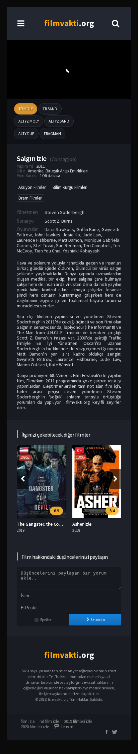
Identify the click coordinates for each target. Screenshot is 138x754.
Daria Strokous (59, 229)
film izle (27, 721)
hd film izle (49, 721)
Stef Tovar (43, 245)
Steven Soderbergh (64, 212)
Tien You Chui (47, 251)
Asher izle (81, 524)
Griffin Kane (87, 229)
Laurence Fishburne (36, 240)
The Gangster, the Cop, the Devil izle (53, 524)
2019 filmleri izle (78, 721)
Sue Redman (68, 245)
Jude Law (91, 235)
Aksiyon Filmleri (32, 187)
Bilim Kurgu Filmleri (70, 187)
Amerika (36, 171)
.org (69, 23)
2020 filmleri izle (35, 727)
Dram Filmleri (30, 198)
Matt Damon (70, 240)
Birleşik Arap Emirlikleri (67, 171)
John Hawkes (47, 235)
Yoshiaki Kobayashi (81, 251)
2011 (40, 166)
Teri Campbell (97, 245)
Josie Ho (71, 235)
